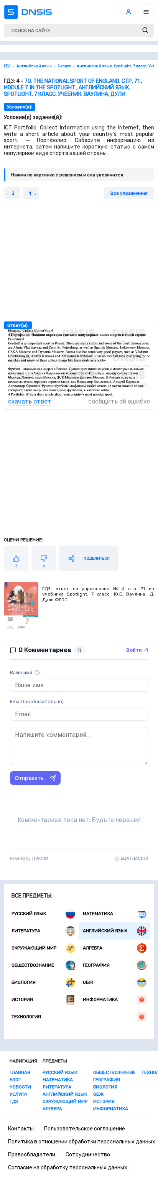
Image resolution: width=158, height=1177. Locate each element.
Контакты (21, 1128)
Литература (26, 930)
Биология (24, 982)
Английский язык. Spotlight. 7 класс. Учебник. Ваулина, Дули (67, 90)
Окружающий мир (34, 948)
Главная (20, 1072)
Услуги (18, 1094)
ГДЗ (14, 1101)
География (96, 965)
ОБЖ (88, 982)
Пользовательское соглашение (84, 1128)
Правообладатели (31, 1154)
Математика (98, 913)
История (22, 999)
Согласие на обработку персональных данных (67, 1167)
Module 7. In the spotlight (39, 87)
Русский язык (29, 913)
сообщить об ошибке (119, 401)
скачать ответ (29, 401)
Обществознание (33, 965)
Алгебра (92, 948)
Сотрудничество (88, 1154)
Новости (20, 1087)
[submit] (145, 30)
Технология (26, 1016)
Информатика (100, 999)
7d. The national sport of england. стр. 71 (82, 81)
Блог (15, 1079)
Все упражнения (129, 193)
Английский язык (105, 930)
